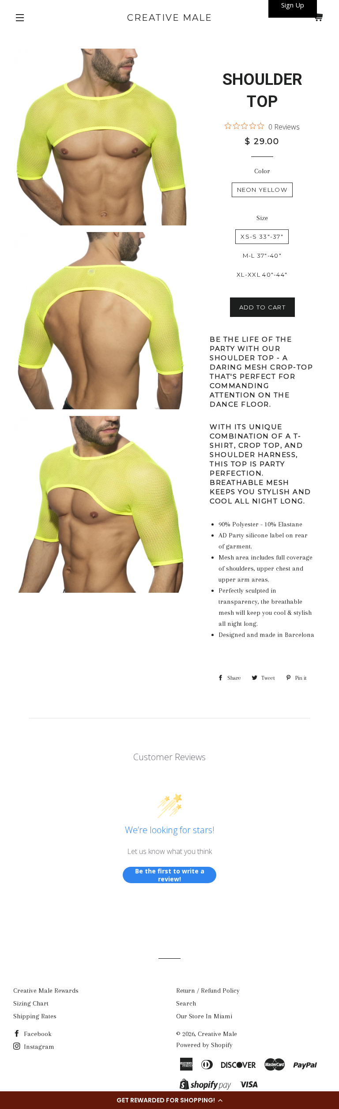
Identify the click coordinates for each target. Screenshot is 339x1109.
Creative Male (169, 17)
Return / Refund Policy (208, 991)
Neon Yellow (262, 189)
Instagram (38, 1047)
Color (262, 171)
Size (262, 218)
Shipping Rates (34, 1016)
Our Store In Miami (204, 1016)
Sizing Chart (31, 1003)
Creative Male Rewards (46, 991)
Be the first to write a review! (169, 875)
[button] (169, 1100)
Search (186, 1003)
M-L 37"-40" (262, 255)
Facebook (37, 1034)
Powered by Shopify (204, 1045)
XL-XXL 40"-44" (262, 274)
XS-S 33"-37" (262, 236)
